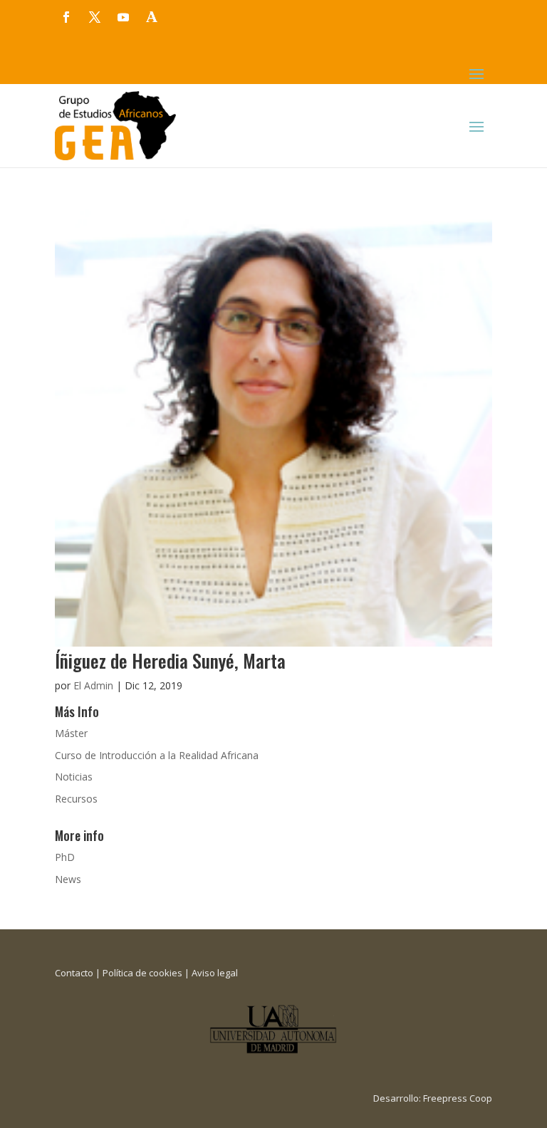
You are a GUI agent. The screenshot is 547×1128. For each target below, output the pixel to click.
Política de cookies (142, 972)
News (68, 879)
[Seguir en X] (94, 17)
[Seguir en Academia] (151, 17)
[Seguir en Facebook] (66, 17)
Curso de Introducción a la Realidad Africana (157, 755)
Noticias (74, 776)
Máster (71, 733)
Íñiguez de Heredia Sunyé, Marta (170, 660)
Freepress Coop (457, 1098)
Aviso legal (215, 972)
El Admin (93, 685)
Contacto (74, 972)
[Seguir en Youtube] (123, 17)
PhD (65, 857)
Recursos (76, 798)
